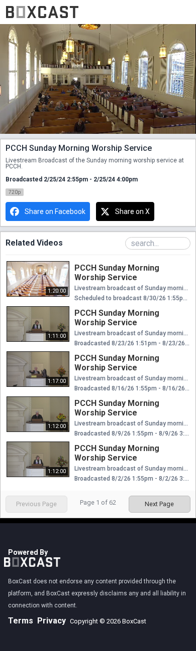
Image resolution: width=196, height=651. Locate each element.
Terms (20, 620)
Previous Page (36, 504)
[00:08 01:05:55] (98, 79)
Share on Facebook (55, 211)
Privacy (51, 620)
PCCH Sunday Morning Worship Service (116, 272)
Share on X (132, 211)
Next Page (159, 504)
